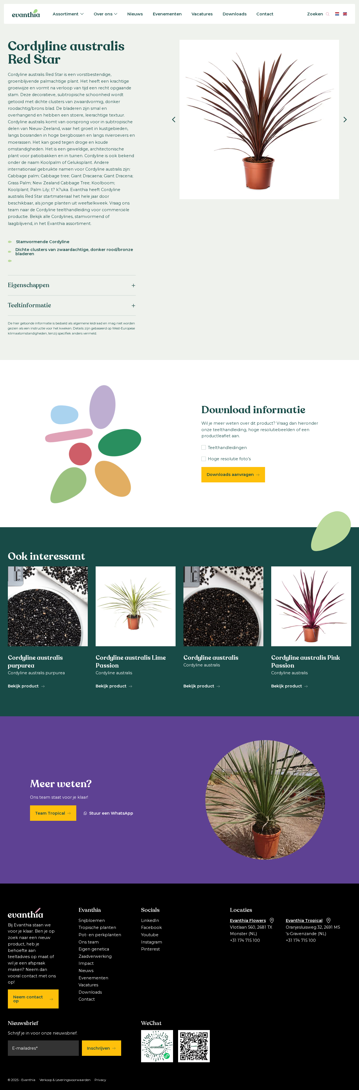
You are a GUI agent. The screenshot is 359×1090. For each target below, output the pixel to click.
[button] (173, 120)
